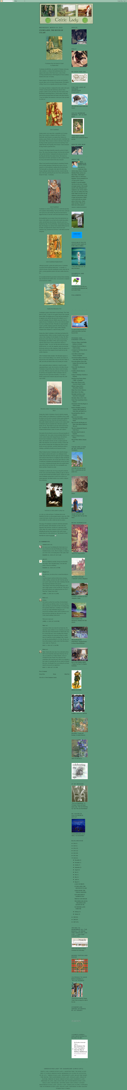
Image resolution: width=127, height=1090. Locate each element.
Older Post (66, 674)
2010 (74, 858)
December (77, 860)
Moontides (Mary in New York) (79, 398)
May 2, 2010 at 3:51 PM (50, 667)
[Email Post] (55, 535)
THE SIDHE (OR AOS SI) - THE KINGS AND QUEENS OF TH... (81, 902)
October (77, 865)
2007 (74, 922)
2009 (74, 917)
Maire (44, 625)
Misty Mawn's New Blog (77, 392)
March (76, 882)
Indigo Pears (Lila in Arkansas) (79, 390)
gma (44, 559)
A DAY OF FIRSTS (79, 884)
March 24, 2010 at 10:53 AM (52, 555)
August (76, 870)
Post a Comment (43, 671)
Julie (81, 161)
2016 (74, 843)
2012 (74, 853)
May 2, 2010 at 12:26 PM (50, 645)
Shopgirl (45, 572)
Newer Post (42, 674)
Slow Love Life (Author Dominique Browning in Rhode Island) (79, 418)
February (77, 911)
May (76, 877)
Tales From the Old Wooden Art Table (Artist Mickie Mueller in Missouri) (79, 424)
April (76, 879)
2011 (74, 855)
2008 (74, 919)
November (77, 862)
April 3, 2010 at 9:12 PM (51, 593)
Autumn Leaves (46, 544)
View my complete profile (79, 207)
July (76, 872)
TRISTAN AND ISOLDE (81, 898)
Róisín (44, 597)
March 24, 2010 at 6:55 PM (51, 567)
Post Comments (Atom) (51, 677)
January (77, 914)
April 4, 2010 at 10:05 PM (51, 621)
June (76, 874)
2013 (74, 850)
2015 (74, 846)
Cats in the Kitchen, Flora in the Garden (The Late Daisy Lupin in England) (79, 363)
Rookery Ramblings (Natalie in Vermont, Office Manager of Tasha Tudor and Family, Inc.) (79, 409)
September (77, 867)
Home (54, 674)
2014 (74, 848)
